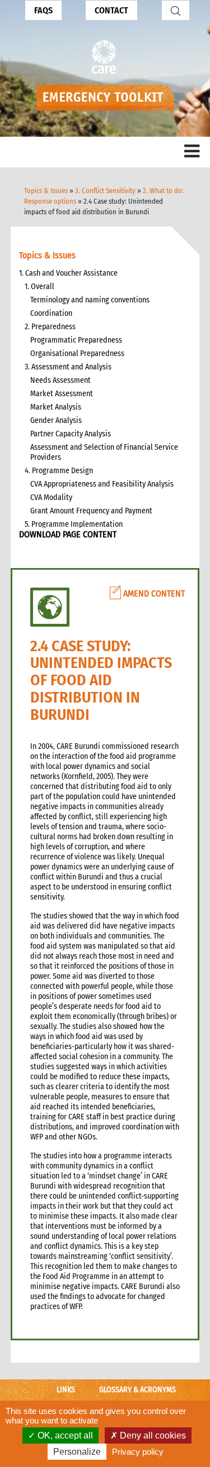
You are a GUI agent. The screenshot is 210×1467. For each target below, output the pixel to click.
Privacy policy (138, 1451)
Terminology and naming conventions (90, 300)
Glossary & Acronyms (137, 1389)
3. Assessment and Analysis (68, 367)
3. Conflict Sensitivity (105, 190)
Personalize (77, 1451)
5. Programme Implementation (74, 524)
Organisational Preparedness (77, 353)
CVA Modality (51, 497)
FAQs (43, 10)
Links (66, 1389)
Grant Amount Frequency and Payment (91, 511)
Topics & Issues (46, 190)
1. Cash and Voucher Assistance (68, 273)
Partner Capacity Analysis (70, 434)
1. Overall (39, 286)
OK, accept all (64, 1435)
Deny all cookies (152, 1435)
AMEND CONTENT (153, 593)
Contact (111, 10)
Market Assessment (61, 393)
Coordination (51, 313)
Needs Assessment (60, 380)
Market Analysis (55, 407)
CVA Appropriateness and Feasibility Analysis (102, 484)
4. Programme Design (59, 470)
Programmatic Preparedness (76, 340)
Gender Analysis (56, 420)
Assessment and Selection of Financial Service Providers (104, 452)
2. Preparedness (50, 326)
